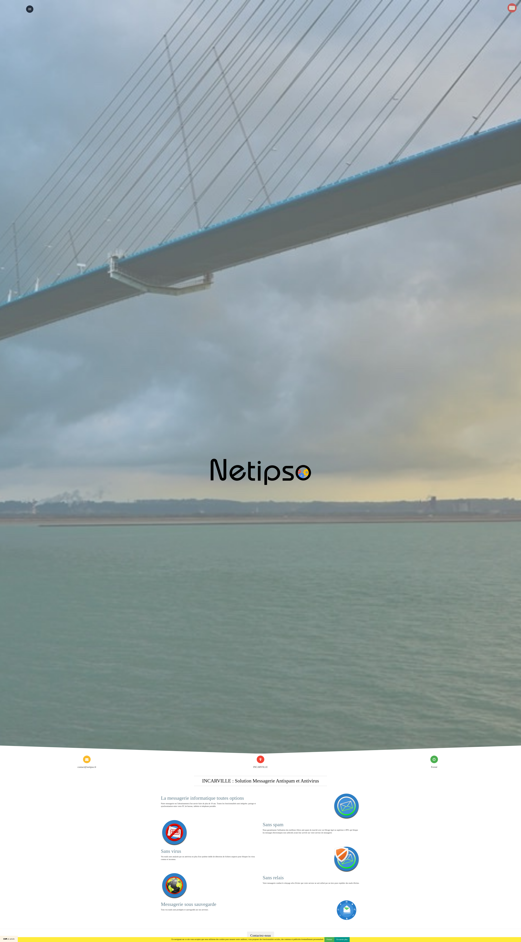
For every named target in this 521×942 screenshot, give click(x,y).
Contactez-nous (260, 935)
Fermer (329, 939)
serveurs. (205, 910)
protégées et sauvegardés (186, 910)
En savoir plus (341, 939)
